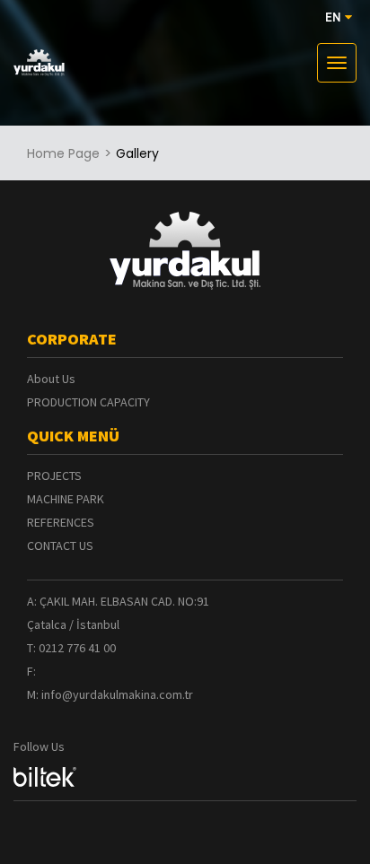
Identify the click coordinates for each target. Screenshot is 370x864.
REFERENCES (60, 522)
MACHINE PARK (65, 499)
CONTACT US (60, 545)
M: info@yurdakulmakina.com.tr (110, 694)
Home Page (63, 153)
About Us (51, 379)
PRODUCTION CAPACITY (88, 402)
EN (335, 18)
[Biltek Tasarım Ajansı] (44, 778)
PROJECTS (54, 475)
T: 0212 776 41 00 (71, 648)
